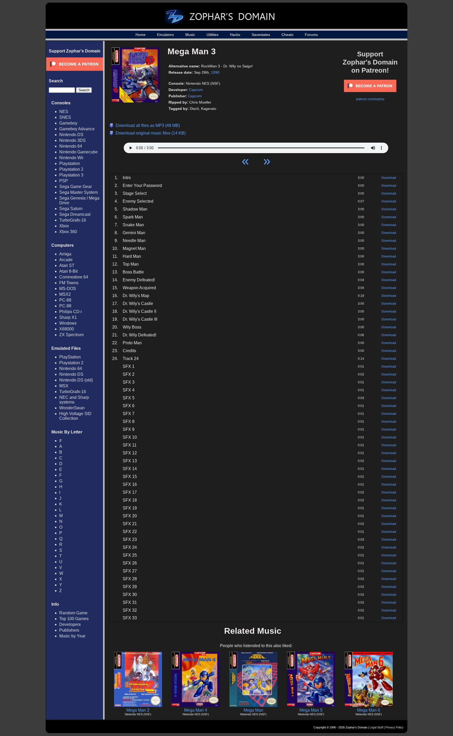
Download (388, 178)
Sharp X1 (68, 317)
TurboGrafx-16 (72, 220)
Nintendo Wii (71, 157)
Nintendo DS (71, 134)
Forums (311, 35)
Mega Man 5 (310, 710)
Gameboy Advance (77, 129)
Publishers (69, 630)
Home (140, 35)
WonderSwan (72, 408)
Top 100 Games (74, 618)
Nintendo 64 (70, 146)
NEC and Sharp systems (74, 399)
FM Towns (68, 283)
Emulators (165, 35)
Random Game (73, 613)
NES (63, 111)
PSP (63, 181)
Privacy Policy (394, 727)
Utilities (212, 35)
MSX (63, 386)
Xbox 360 (68, 231)
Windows (68, 323)
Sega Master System (78, 192)
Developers (70, 624)
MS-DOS (67, 288)
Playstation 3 (71, 175)
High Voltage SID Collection (75, 416)
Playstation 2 (71, 169)
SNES (65, 117)
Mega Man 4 (195, 710)
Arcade (66, 259)
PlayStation (70, 357)
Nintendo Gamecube (78, 152)
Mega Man (253, 710)
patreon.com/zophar (370, 99)
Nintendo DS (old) (76, 380)
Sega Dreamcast (74, 214)
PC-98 (65, 306)
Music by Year (72, 636)
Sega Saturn (71, 208)
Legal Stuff (376, 727)
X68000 (66, 329)
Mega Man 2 (137, 710)
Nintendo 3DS (72, 140)
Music (190, 35)
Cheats (287, 35)
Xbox (64, 226)
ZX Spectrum (71, 334)
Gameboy (68, 123)
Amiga (65, 254)
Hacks (235, 35)
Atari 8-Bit (68, 271)
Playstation (69, 163)
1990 (215, 72)
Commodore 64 (73, 277)
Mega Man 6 (368, 710)
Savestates (261, 35)
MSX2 (65, 294)
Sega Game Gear (75, 186)
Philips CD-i (70, 311)
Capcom (196, 90)
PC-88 (65, 300)
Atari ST (66, 265)
